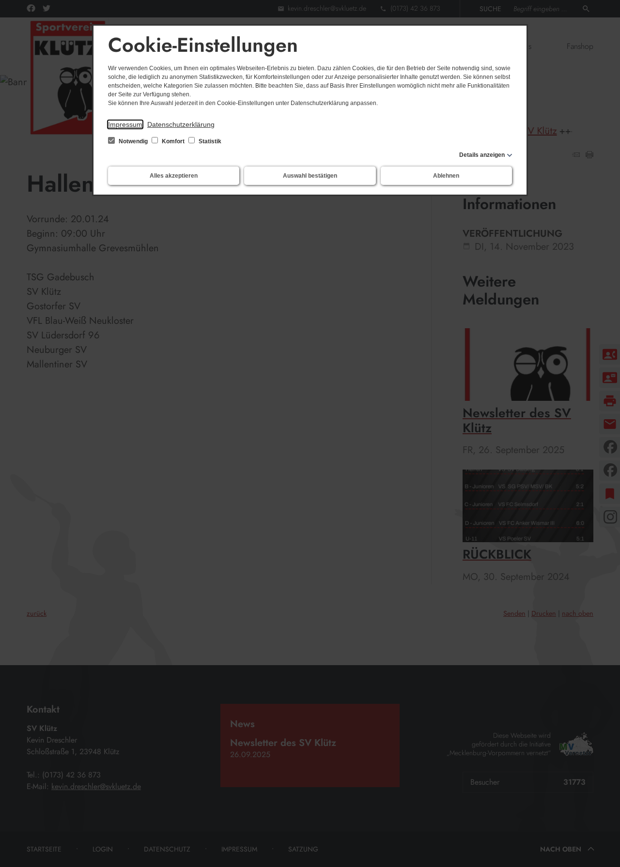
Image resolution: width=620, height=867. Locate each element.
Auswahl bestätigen (310, 175)
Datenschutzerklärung (181, 124)
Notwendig (133, 141)
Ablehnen (446, 175)
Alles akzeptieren (174, 175)
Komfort (173, 141)
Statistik (209, 141)
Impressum (125, 124)
